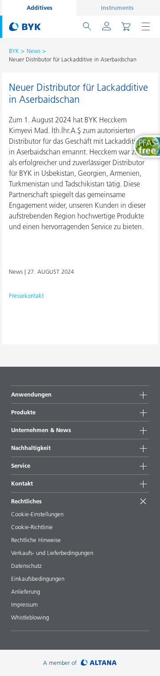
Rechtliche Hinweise (36, 539)
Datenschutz (26, 565)
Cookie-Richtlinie (32, 526)
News (33, 50)
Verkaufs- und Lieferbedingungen (52, 552)
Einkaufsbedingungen (37, 578)
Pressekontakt (26, 295)
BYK (14, 50)
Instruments (117, 7)
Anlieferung (25, 591)
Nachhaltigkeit (31, 447)
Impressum (24, 604)
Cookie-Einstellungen (37, 514)
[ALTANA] (99, 663)
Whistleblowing (30, 617)
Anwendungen (31, 394)
